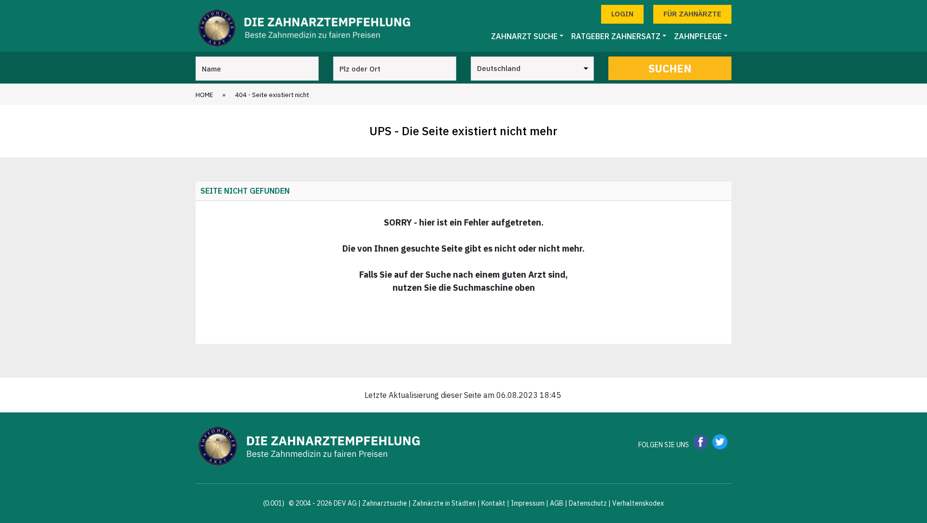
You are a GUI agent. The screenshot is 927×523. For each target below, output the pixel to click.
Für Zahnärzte (692, 13)
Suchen (669, 68)
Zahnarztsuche (384, 503)
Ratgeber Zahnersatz (615, 36)
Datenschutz (588, 503)
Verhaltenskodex (638, 503)
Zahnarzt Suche (524, 36)
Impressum (528, 503)
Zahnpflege (698, 36)
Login (622, 13)
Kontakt (493, 503)
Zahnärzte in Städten (444, 503)
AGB (556, 503)
